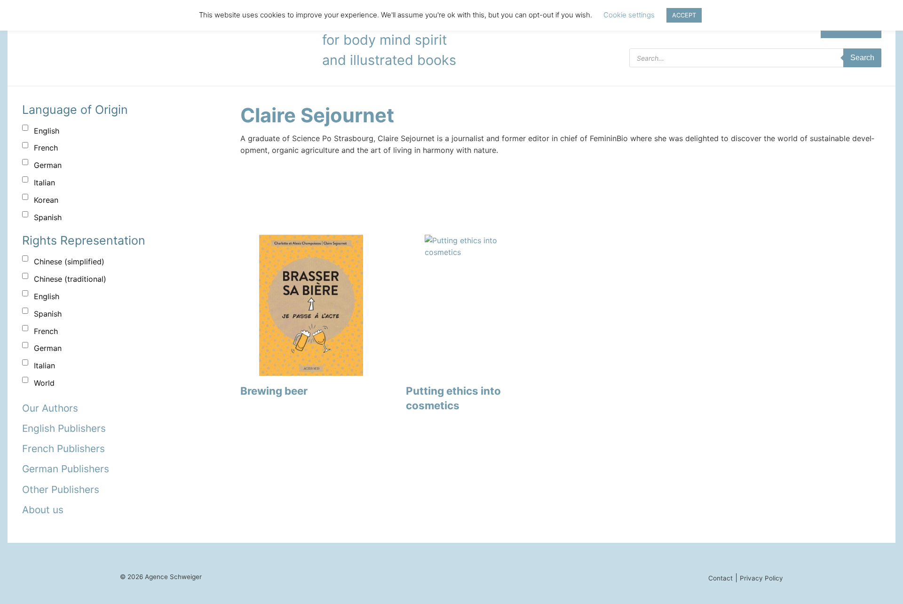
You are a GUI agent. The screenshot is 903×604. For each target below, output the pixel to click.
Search (862, 58)
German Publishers (65, 469)
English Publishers (64, 428)
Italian (44, 182)
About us (42, 510)
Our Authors (50, 408)
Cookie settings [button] (629, 14)
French (46, 147)
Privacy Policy (761, 578)
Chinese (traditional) (70, 279)
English (46, 130)
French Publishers (63, 448)
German (48, 165)
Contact (720, 578)
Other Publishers (60, 489)
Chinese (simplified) (69, 261)
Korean (46, 200)
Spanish (48, 217)
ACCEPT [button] (684, 15)
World (44, 383)
